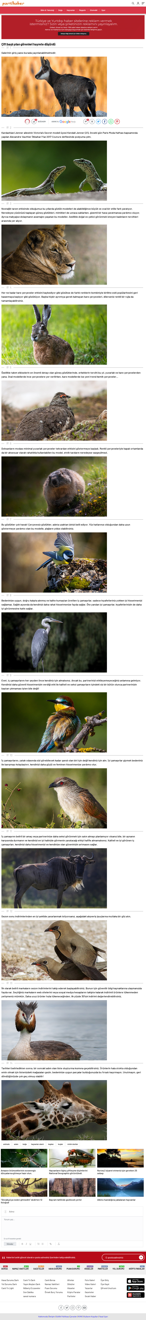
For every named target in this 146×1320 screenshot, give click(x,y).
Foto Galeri (90, 1280)
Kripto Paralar (137, 1268)
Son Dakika (28, 1292)
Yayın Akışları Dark (31, 1284)
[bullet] (42, 1244)
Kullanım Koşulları (91, 1316)
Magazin (82, 10)
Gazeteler (38, 1268)
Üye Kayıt (105, 1284)
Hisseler (88, 1268)
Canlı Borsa (50, 1280)
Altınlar (70, 1280)
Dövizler (71, 1284)
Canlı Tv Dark (29, 1280)
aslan (16, 1144)
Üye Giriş (105, 1280)
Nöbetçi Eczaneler (31, 1288)
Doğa (60, 10)
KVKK (80, 1316)
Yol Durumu (118, 1268)
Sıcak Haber (90, 1296)
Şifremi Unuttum (108, 1288)
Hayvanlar (71, 10)
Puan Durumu (73, 1268)
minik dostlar (72, 1144)
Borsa (4, 1268)
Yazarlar (89, 1288)
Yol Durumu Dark (9, 1284)
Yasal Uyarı (103, 1316)
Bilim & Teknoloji (47, 10)
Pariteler (103, 1268)
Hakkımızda (43, 1316)
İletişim (52, 1316)
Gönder (10, 1244)
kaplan (51, 1144)
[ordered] (38, 1244)
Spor (103, 10)
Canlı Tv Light (7, 1288)
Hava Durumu (55, 1268)
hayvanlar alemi (37, 1144)
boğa (25, 1144)
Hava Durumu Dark (10, 1280)
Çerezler (73, 1316)
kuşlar (60, 1144)
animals (6, 1144)
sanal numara (29, 1296)
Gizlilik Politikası (62, 1316)
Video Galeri (90, 1284)
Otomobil (93, 10)
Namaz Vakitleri (20, 1268)
